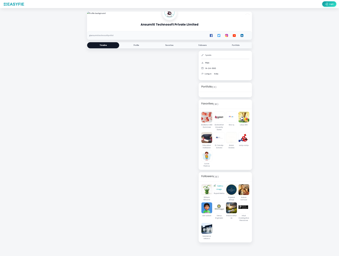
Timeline (103, 45)
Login (329, 4)
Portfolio (236, 45)
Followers (203, 45)
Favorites (169, 45)
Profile (136, 45)
